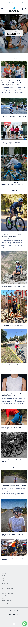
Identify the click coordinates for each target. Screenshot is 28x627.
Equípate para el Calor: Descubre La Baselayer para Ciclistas (12, 395)
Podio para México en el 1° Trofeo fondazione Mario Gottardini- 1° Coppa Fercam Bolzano (12, 143)
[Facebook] (10, 614)
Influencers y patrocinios (7, 593)
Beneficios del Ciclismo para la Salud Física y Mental (12, 534)
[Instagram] (17, 614)
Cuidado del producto (6, 581)
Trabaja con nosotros (6, 598)
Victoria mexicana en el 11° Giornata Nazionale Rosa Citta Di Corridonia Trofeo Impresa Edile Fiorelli (12, 83)
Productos (14, 371)
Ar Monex (14, 58)
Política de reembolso (6, 595)
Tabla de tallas (4, 583)
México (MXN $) (13, 610)
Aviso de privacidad (6, 600)
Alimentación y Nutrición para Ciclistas (13, 486)
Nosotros (3, 573)
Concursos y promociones (7, 603)
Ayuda (2, 590)
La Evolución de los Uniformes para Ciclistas (12, 325)
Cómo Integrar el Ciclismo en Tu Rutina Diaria (12, 365)
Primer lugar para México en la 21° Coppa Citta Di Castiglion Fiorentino (13, 117)
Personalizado (4, 571)
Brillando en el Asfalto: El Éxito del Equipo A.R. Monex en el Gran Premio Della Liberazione (13, 183)
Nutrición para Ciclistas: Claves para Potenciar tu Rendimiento (13, 558)
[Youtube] (14, 614)
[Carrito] (25, 9)
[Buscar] (22, 9)
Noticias (14, 190)
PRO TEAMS (4, 576)
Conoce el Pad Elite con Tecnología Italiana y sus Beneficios (13, 460)
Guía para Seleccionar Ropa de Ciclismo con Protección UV (12, 428)
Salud (14, 467)
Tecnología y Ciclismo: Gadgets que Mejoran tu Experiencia (12, 235)
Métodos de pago (5, 586)
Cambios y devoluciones (7, 588)
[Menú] (2, 9)
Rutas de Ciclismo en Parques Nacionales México (13, 286)
